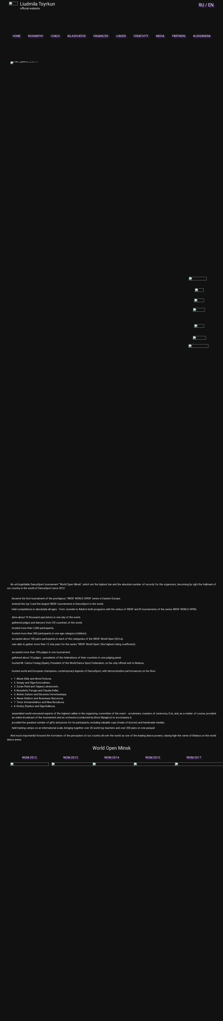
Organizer (100, 36)
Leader (121, 36)
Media (160, 36)
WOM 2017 (193, 757)
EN (211, 4)
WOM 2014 (111, 757)
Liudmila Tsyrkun (37, 4)
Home (16, 36)
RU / (203, 4)
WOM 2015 (152, 757)
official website (30, 8)
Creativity (140, 36)
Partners (179, 36)
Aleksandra (201, 36)
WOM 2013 (70, 757)
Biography (35, 36)
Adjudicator (76, 36)
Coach (55, 36)
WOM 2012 (29, 757)
